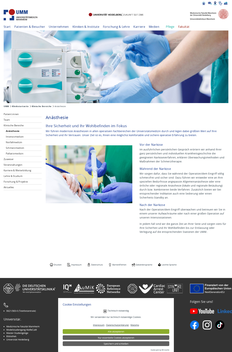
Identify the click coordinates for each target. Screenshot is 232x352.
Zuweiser (9, 159)
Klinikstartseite (20, 106)
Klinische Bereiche (42, 106)
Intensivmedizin (15, 136)
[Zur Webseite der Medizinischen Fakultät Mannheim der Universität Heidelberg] (206, 14)
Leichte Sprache (169, 264)
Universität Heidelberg (17, 339)
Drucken (58, 264)
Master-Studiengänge (17, 332)
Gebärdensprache (144, 264)
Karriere (139, 27)
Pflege (170, 27)
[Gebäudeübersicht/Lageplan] (215, 3)
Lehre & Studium (13, 176)
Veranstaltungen (13, 164)
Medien (154, 27)
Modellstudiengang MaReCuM (21, 329)
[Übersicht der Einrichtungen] (225, 3)
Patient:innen (11, 114)
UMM (6, 106)
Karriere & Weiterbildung (17, 170)
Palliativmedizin (14, 153)
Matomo (134, 325)
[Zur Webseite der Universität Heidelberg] (116, 14)
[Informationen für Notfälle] (204, 3)
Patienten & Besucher (29, 27)
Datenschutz (97, 264)
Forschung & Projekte (16, 181)
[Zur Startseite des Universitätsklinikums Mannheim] (25, 14)
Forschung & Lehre (116, 27)
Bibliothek (11, 336)
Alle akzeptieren (116, 331)
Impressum (76, 264)
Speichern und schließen (116, 343)
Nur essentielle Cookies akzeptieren (116, 337)
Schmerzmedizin (15, 148)
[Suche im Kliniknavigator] (220, 3)
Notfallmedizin (14, 142)
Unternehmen (59, 27)
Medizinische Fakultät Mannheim (23, 326)
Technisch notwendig (118, 311)
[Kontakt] (210, 3)
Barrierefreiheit (119, 264)
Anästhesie (13, 131)
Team (7, 119)
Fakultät (184, 27)
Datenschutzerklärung (117, 325)
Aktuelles (9, 187)
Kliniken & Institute (85, 27)
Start (7, 27)
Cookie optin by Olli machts (160, 350)
